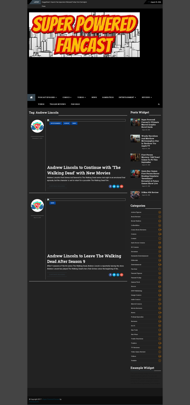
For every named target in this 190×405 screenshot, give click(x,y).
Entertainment (126, 97)
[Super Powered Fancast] (31, 97)
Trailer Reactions (145, 339)
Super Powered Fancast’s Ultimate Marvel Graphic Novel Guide (150, 123)
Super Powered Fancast (51, 399)
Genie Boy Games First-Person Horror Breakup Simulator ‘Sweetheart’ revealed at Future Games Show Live (150, 177)
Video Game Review (145, 352)
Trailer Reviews (58, 104)
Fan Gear (75, 104)
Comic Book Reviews (146, 230)
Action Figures (146, 212)
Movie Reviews (146, 308)
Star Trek (146, 330)
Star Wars (146, 334)
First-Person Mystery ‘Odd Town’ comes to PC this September (150, 158)
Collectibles (146, 225)
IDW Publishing (146, 291)
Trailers (146, 343)
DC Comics (146, 247)
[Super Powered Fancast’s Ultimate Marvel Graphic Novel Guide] (135, 122)
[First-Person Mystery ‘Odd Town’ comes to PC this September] (135, 157)
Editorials (146, 260)
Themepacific (34, 402)
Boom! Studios (146, 221)
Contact (145, 238)
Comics (66, 97)
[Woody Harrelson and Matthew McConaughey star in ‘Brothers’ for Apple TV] (135, 138)
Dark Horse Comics (146, 243)
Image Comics (146, 295)
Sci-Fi (146, 326)
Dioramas (146, 252)
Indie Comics (146, 299)
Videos (80, 97)
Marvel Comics (146, 304)
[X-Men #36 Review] (135, 195)
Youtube (145, 360)
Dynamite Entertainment (146, 256)
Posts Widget (140, 112)
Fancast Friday (145, 278)
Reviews (146, 97)
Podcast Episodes (46, 97)
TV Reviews (146, 347)
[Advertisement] (95, 75)
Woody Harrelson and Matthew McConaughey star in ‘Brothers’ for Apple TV (150, 141)
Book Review (145, 217)
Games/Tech (108, 97)
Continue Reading (57, 186)
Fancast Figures (146, 273)
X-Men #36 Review (150, 192)
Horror (66, 123)
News (94, 97)
